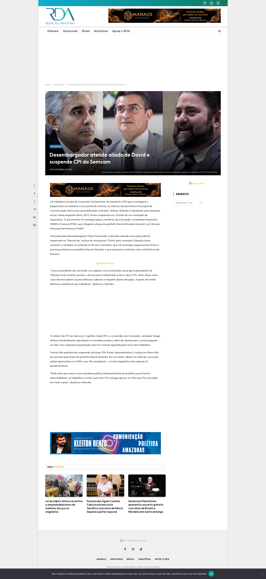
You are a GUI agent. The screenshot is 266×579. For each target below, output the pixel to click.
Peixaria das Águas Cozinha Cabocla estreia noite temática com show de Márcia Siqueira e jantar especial (105, 506)
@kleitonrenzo (105, 263)
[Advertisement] (133, 58)
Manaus (101, 559)
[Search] (219, 31)
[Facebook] (34, 193)
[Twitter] (34, 201)
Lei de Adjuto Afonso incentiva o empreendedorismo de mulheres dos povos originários (64, 506)
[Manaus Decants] (164, 16)
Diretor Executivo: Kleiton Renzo (122, 567)
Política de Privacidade (148, 567)
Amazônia (145, 559)
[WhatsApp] (34, 186)
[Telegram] (34, 209)
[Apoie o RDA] (197, 183)
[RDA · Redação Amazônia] (60, 16)
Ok (211, 574)
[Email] (34, 225)
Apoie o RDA (162, 559)
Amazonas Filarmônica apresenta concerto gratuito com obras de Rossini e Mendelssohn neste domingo (145, 506)
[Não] (262, 573)
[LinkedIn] (34, 217)
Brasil (131, 559)
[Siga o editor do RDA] (105, 444)
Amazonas (56, 146)
